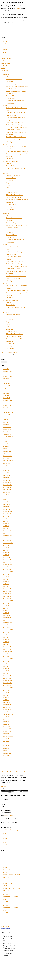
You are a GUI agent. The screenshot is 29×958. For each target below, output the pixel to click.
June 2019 (6, 550)
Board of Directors (11, 190)
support (18, 8)
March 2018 (6, 586)
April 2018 (6, 584)
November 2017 (7, 596)
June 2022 (6, 468)
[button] (5, 928)
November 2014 (7, 683)
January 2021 (7, 509)
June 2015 (6, 666)
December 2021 (7, 482)
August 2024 (6, 415)
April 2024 (6, 419)
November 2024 (7, 407)
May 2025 (6, 393)
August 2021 (6, 492)
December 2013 (7, 709)
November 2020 (7, 514)
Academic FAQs (10, 103)
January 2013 (7, 729)
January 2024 (7, 427)
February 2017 (7, 618)
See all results (4, 361)
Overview (8, 163)
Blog (7, 183)
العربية (5, 46)
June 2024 (6, 417)
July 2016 (6, 635)
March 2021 (6, 504)
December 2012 (7, 731)
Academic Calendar (11, 96)
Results (2, 359)
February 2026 (7, 371)
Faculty (8, 185)
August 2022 (6, 463)
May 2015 (6, 668)
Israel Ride (6, 877)
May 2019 (6, 552)
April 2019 (6, 555)
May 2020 (6, 523)
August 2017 (6, 603)
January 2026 (7, 374)
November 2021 (7, 485)
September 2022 (8, 461)
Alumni (5, 144)
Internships (9, 81)
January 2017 (7, 620)
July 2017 (6, 605)
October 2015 (7, 656)
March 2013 (6, 726)
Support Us (9, 158)
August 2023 (6, 439)
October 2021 (7, 487)
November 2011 (7, 755)
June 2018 (6, 579)
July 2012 (6, 741)
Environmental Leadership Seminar (16, 91)
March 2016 (6, 644)
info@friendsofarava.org (11, 830)
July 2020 (6, 519)
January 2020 (7, 533)
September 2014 (8, 688)
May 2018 (6, 581)
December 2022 (7, 456)
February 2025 (7, 400)
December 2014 (7, 680)
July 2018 (6, 576)
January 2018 (7, 591)
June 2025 (6, 391)
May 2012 (6, 746)
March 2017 (6, 615)
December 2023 (7, 429)
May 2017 (6, 610)
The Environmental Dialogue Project (16, 154)
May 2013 (6, 721)
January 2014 (7, 707)
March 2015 (6, 673)
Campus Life (9, 93)
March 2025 (6, 398)
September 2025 (8, 383)
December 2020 (7, 511)
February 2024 (7, 424)
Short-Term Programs (12, 84)
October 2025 (7, 381)
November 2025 (7, 378)
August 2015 (6, 661)
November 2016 (7, 625)
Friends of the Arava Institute (14, 195)
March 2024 (6, 422)
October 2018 (7, 569)
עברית (4, 43)
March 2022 (6, 475)
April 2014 (6, 700)
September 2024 (8, 412)
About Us (6, 173)
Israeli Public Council (12, 192)
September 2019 (8, 543)
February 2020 (7, 531)
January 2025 (7, 403)
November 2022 (7, 458)
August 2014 (6, 690)
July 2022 (6, 465)
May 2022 (6, 470)
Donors (5, 838)
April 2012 (6, 748)
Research (6, 105)
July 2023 (6, 441)
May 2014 (6, 697)
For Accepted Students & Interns (15, 100)
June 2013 (6, 719)
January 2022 (7, 480)
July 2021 (6, 494)
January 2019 (7, 562)
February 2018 (7, 589)
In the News (9, 180)
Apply (7, 76)
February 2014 (7, 705)
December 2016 (7, 622)
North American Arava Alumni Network (17, 151)
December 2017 (7, 593)
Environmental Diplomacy (10, 161)
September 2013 (8, 714)
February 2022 (7, 477)
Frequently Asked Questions (11, 897)
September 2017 (8, 601)
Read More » (4, 786)
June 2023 (6, 444)
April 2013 (6, 724)
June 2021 (6, 497)
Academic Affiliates (11, 204)
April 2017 (6, 613)
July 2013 (6, 717)
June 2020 (6, 521)
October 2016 (7, 627)
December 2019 (7, 535)
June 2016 (6, 637)
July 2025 (6, 388)
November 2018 (7, 567)
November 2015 (7, 654)
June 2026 (6, 369)
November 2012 (7, 734)
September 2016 (8, 630)
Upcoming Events (11, 207)
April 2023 (6, 446)
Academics (6, 74)
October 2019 (7, 540)
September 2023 (8, 436)
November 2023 (7, 432)
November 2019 (7, 538)
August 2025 (6, 386)
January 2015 (7, 678)
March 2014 (6, 702)
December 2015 (7, 651)
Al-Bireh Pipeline (10, 166)
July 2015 (6, 663)
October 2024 (7, 410)
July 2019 (6, 548)
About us (5, 872)
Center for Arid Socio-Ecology (14, 125)
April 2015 (6, 671)
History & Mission (11, 178)
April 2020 (6, 526)
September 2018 (8, 572)
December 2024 (7, 405)
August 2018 (6, 574)
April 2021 (6, 502)
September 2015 (8, 659)
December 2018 (7, 564)
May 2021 (6, 499)
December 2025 (7, 376)
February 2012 (7, 753)
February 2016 (7, 647)
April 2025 (6, 395)
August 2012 (6, 738)
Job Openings (10, 209)
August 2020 (6, 516)
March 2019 (6, 557)
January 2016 (7, 649)
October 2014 (7, 685)
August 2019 (6, 545)
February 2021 (7, 506)
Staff (7, 187)
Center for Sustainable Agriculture (15, 122)
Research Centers (8, 870)
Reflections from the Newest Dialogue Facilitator (14, 772)
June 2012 (6, 743)
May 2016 (6, 639)
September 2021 (8, 490)
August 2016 (6, 632)
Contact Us (6, 894)
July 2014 (6, 692)
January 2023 (7, 453)
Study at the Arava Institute (14, 79)
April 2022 (6, 473)
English (5, 41)
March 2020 (6, 528)
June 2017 (6, 608)
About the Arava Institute (13, 175)
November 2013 (7, 712)
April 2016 (6, 642)
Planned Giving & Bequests (13, 197)
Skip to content (5, 926)
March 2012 (6, 750)
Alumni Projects (10, 156)
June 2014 (6, 695)
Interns (5, 833)
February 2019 (7, 560)
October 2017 (7, 598)
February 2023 (7, 451)
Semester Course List (12, 98)
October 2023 (7, 434)
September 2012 (8, 736)
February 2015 (7, 676)
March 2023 (6, 448)
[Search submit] (1, 357)
